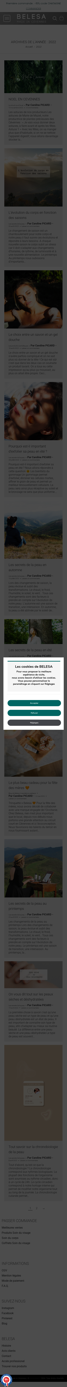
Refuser (34, 713)
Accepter (34, 703)
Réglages (34, 722)
